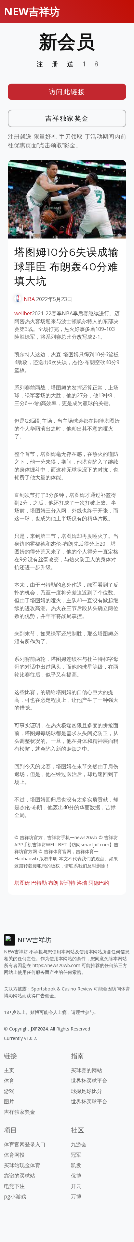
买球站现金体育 (22, 1165)
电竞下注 (14, 1186)
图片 (9, 1101)
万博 (76, 1196)
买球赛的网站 (86, 1070)
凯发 (76, 1165)
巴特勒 (39, 882)
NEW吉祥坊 (32, 11)
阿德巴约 (98, 882)
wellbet (23, 313)
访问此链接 (67, 91)
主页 (9, 1070)
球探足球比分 (86, 1091)
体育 (9, 1080)
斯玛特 (67, 882)
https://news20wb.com (56, 965)
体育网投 (14, 1154)
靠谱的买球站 (19, 1175)
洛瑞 (82, 882)
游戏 (9, 1091)
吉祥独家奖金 (67, 118)
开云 (76, 1186)
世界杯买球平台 (89, 1080)
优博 (76, 1175)
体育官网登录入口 (25, 1144)
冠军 (76, 1154)
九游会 (79, 1144)
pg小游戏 (15, 1196)
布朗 (53, 882)
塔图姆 (22, 882)
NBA (29, 299)
